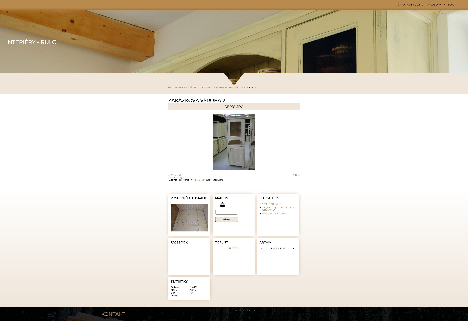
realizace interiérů (217, 87)
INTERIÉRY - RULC (31, 42)
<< (262, 248)
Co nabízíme (415, 4)
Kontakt (449, 4)
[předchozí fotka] (172, 142)
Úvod (401, 4)
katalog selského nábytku (274, 213)
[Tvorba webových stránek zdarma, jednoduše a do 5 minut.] (255, 310)
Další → (296, 175)
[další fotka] (296, 142)
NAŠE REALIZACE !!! (197, 87)
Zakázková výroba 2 (237, 87)
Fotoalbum (433, 4)
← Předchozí (174, 175)
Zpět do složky (175, 177)
